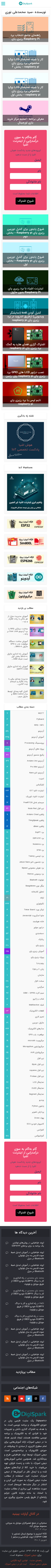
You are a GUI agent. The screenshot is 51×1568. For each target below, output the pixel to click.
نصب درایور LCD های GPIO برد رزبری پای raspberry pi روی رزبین (25, 374)
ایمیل (37, 160)
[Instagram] (36, 1398)
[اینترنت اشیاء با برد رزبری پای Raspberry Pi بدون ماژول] (25, 281)
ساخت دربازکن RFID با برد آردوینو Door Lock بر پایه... (17, 631)
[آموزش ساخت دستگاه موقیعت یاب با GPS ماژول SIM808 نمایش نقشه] (36, 644)
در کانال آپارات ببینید (25, 1514)
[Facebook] (43, 1398)
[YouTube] (21, 1398)
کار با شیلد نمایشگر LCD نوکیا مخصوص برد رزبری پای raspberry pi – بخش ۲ (25, 63)
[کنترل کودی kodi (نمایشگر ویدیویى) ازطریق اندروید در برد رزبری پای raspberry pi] (25, 306)
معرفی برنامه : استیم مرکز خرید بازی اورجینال (25, 121)
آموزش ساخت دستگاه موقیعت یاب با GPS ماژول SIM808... (18, 644)
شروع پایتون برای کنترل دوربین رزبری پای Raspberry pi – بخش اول (25, 261)
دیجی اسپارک (30, 1555)
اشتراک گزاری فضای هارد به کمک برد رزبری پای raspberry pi (25, 346)
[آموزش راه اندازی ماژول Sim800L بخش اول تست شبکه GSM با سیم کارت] (36, 656)
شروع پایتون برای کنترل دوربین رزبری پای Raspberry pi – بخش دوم (25, 233)
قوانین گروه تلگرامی (19, 1560)
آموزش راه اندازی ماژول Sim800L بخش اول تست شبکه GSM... (17, 656)
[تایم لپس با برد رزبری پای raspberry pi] (25, 392)
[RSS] (7, 1398)
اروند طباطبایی (37, 1242)
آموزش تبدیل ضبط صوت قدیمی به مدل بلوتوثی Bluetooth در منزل (27, 1255)
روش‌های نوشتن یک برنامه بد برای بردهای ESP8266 (28, 1244)
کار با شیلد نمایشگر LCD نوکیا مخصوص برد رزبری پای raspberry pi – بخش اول (25, 91)
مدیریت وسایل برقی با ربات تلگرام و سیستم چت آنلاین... (18, 681)
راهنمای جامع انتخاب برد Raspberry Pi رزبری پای (26, 37)
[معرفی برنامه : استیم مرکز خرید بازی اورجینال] (25, 111)
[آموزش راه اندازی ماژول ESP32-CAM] (36, 669)
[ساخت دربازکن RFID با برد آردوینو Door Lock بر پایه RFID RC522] (36, 631)
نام (39, 170)
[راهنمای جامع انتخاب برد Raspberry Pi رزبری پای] (25, 27)
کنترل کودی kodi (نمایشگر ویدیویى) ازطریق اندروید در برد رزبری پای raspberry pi (25, 316)
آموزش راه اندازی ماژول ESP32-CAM (17, 667)
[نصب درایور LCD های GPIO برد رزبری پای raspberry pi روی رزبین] (25, 364)
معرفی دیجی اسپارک (38, 1564)
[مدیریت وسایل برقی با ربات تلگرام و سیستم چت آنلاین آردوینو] (36, 682)
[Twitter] (29, 1398)
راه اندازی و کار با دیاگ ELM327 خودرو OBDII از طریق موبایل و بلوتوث (27, 1281)
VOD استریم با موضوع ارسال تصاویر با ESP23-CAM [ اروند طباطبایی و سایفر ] (29, 1535)
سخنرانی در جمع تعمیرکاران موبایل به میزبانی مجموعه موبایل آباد (26, 1524)
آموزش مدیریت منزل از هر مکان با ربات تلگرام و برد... (18, 619)
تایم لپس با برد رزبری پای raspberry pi (25, 402)
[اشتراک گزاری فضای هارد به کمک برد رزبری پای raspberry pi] (25, 337)
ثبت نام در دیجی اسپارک (15, 1564)
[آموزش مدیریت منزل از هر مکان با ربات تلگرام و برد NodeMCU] (36, 619)
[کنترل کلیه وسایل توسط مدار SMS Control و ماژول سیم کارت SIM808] (36, 694)
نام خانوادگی (33, 181)
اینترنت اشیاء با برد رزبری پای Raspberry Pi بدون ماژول (25, 290)
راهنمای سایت (36, 1560)
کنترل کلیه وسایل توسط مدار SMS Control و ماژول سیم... (18, 694)
